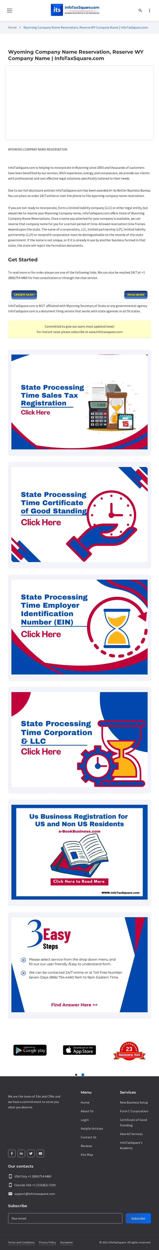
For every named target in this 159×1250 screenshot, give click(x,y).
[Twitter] (31, 1153)
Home (12, 27)
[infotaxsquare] (75, 10)
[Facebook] (12, 1153)
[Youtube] (40, 1153)
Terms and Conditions (21, 1242)
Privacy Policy (47, 1242)
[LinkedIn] (21, 1153)
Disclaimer (66, 1242)
